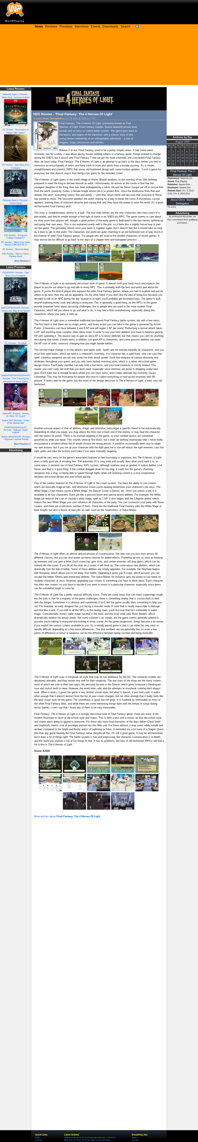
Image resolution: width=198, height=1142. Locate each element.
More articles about (67, 816)
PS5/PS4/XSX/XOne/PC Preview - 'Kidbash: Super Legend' (16, 429)
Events (95, 26)
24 (173, 161)
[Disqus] (99, 870)
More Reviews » (22, 261)
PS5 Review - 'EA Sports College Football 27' (15, 236)
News (37, 1138)
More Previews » (22, 444)
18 (178, 158)
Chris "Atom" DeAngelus (48, 118)
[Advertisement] (99, 58)
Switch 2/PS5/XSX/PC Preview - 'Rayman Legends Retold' (15, 438)
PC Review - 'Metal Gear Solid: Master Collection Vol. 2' (15, 243)
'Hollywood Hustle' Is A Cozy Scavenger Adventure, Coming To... (90, 1138)
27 (187, 161)
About (134, 1138)
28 (191, 161)
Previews (66, 26)
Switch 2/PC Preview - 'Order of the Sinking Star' (15, 421)
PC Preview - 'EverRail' (15, 343)
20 (187, 158)
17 (173, 158)
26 (182, 161)
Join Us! (135, 1140)
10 (173, 155)
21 (191, 158)
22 (196, 158)
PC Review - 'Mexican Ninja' (16, 249)
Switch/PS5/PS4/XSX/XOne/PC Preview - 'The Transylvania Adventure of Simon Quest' (15, 378)
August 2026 (182, 141)
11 (178, 155)
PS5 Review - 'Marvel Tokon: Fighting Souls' (15, 255)
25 (178, 161)
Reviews (51, 26)
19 (182, 158)
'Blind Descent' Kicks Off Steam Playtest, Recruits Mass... (88, 1140)
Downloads (110, 26)
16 (169, 158)
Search (125, 26)
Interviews (82, 26)
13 (187, 155)
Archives (38, 1140)
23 (169, 161)
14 (191, 155)
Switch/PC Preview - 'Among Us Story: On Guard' (15, 414)
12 (182, 155)
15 (196, 155)
